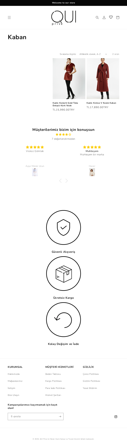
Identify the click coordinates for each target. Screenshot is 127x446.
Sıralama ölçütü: (68, 54)
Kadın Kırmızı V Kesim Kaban (101, 103)
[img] (63, 134)
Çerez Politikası (91, 374)
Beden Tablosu (53, 374)
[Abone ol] (60, 416)
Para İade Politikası (55, 388)
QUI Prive (43, 439)
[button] (9, 17)
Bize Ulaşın (13, 395)
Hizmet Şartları (53, 395)
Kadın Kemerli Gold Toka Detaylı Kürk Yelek (65, 104)
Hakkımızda (14, 374)
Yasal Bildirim (90, 388)
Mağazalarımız (15, 381)
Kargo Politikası (53, 381)
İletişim (11, 388)
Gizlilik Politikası (91, 381)
